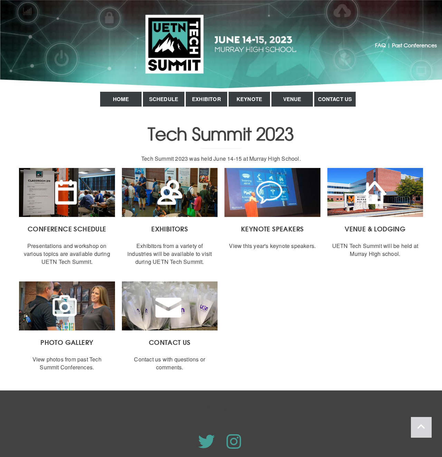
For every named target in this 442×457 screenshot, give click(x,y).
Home (121, 99)
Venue (292, 99)
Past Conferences (414, 45)
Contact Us (335, 99)
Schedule (164, 99)
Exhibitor (206, 99)
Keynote (249, 99)
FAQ (380, 45)
